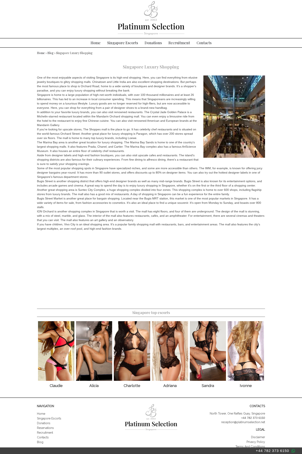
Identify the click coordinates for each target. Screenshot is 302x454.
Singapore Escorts (122, 42)
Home (96, 42)
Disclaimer (258, 437)
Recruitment (179, 42)
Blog (50, 53)
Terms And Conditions (250, 446)
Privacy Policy (256, 442)
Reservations (45, 428)
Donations (153, 42)
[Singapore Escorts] (151, 19)
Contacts (204, 42)
